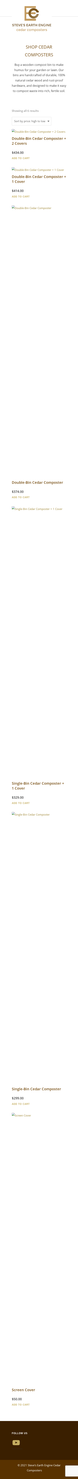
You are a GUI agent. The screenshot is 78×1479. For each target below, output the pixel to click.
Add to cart (21, 158)
